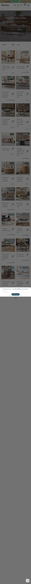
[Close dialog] (30, 288)
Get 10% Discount (15, 294)
